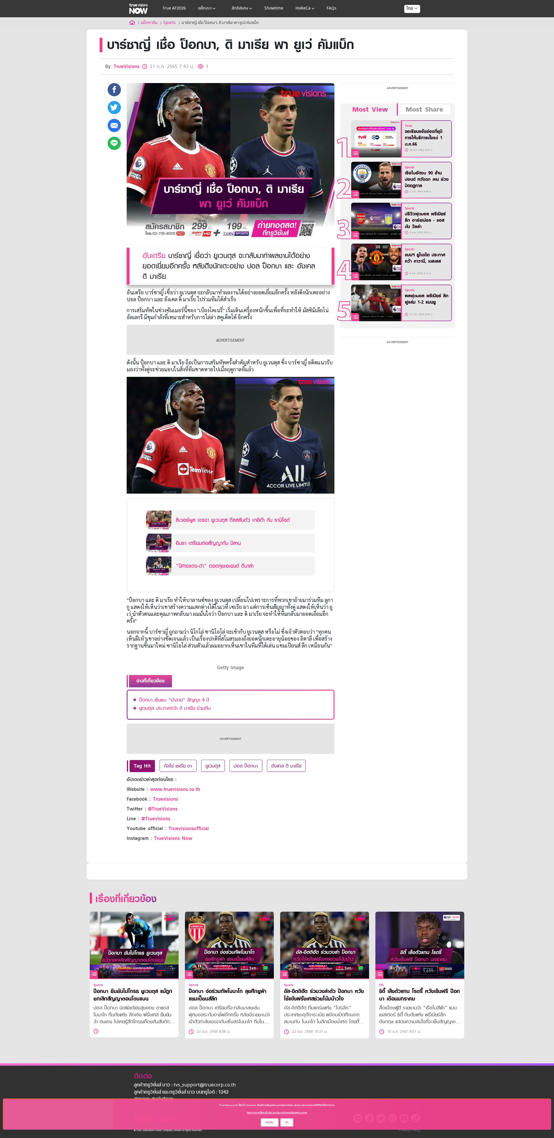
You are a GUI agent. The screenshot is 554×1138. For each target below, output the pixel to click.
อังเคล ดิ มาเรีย (286, 766)
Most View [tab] (370, 109)
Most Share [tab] (424, 109)
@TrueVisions (162, 809)
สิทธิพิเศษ (240, 8)
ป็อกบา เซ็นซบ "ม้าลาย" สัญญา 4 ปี (174, 699)
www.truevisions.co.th (175, 789)
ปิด (287, 1122)
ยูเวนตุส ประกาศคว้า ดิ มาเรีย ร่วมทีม (175, 708)
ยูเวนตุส (212, 766)
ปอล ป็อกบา (246, 766)
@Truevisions (155, 819)
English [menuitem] (408, 29)
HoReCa (302, 8)
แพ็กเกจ (205, 8)
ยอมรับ (269, 1122)
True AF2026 (174, 8)
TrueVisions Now (173, 838)
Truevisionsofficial (189, 828)
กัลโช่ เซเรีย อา (178, 766)
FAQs (331, 8)
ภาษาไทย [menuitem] (406, 20)
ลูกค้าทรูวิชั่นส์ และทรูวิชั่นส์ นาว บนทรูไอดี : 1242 (181, 1092)
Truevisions (165, 799)
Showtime (273, 8)
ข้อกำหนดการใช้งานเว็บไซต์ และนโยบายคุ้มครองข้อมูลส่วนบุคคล (277, 1113)
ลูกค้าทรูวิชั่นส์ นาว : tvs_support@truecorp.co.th (185, 1085)
